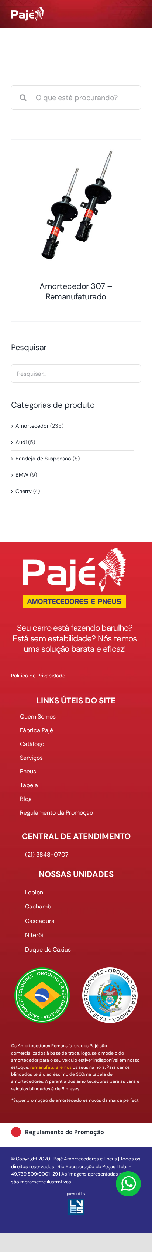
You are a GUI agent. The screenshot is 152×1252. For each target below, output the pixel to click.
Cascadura (40, 921)
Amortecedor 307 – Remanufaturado (75, 291)
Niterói (34, 935)
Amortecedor (32, 426)
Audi (21, 442)
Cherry (23, 491)
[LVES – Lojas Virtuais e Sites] (76, 1201)
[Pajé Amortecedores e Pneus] (27, 10)
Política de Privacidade (38, 675)
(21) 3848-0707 (47, 854)
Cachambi (39, 906)
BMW (21, 474)
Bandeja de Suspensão (43, 458)
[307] (76, 205)
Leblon (34, 892)
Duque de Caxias (48, 949)
